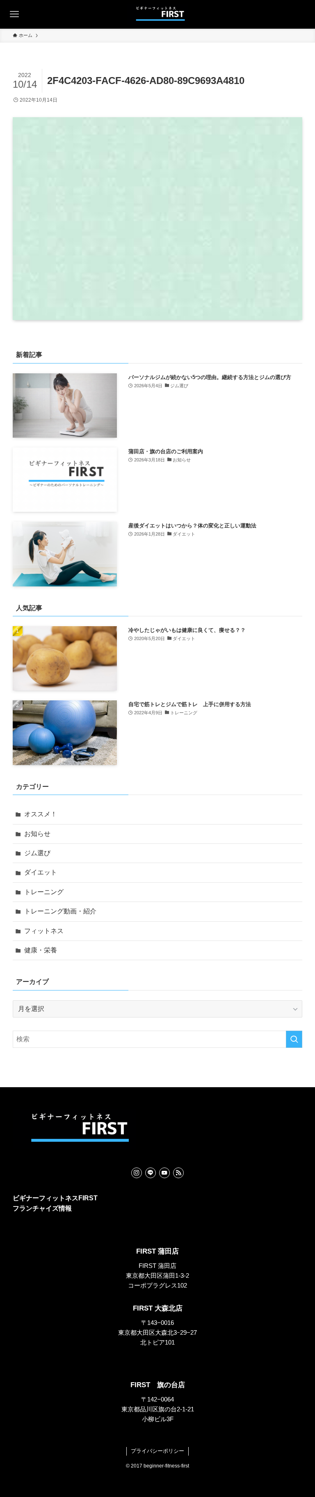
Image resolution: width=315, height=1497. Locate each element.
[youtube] (164, 1173)
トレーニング (44, 891)
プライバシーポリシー (157, 1451)
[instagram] (136, 1173)
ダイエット (40, 872)
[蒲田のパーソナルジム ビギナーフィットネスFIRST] (157, 14)
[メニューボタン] (14, 14)
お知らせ (37, 833)
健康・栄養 (40, 950)
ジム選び (37, 853)
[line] (150, 1173)
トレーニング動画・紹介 (60, 911)
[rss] (178, 1173)
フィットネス (44, 930)
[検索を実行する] (294, 1039)
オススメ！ (40, 814)
